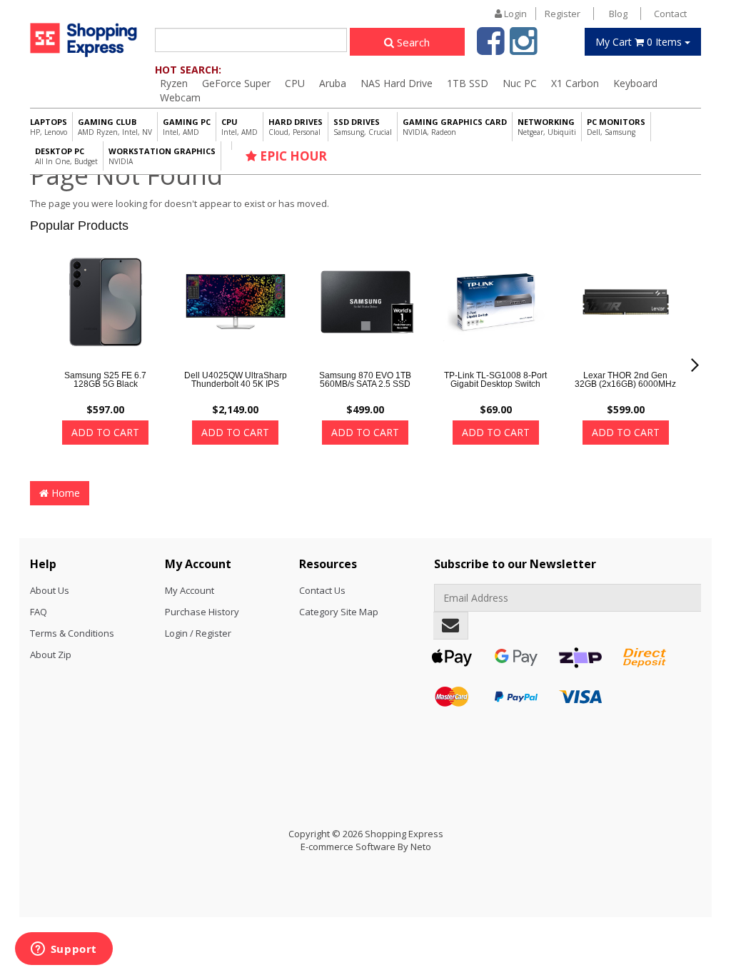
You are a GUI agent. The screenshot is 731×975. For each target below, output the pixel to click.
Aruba (332, 83)
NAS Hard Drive (397, 83)
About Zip (50, 654)
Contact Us (322, 590)
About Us (49, 590)
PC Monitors (616, 126)
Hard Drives (295, 126)
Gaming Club (115, 126)
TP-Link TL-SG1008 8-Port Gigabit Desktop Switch (495, 379)
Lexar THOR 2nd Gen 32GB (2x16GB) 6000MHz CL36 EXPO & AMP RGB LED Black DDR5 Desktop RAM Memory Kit (625, 392)
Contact (670, 13)
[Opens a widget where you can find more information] (63, 950)
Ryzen (174, 83)
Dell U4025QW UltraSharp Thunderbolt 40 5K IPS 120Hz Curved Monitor (235, 384)
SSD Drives (362, 126)
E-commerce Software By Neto (366, 846)
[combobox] (251, 40)
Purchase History (202, 611)
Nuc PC (520, 83)
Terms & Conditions (72, 633)
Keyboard (635, 83)
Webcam (180, 97)
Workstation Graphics (162, 156)
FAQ (38, 611)
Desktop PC (66, 156)
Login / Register (198, 633)
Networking (547, 126)
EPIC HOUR (292, 156)
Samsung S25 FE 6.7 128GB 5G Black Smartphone (105, 384)
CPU (295, 83)
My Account (189, 590)
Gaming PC (187, 126)
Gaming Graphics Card (455, 126)
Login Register (541, 13)
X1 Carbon (575, 83)
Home (64, 493)
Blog (618, 13)
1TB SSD (467, 83)
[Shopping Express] (83, 39)
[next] (695, 365)
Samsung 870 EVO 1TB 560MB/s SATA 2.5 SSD (365, 379)
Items (640, 42)
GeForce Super (236, 83)
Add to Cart (105, 432)
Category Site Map (338, 611)
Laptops (48, 126)
